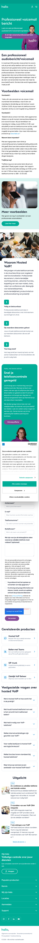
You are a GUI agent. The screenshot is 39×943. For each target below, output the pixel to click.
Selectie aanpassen (26, 477)
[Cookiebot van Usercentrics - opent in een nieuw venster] (28, 444)
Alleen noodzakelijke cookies (19, 497)
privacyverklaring (17, 596)
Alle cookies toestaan (19, 484)
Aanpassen (18, 490)
